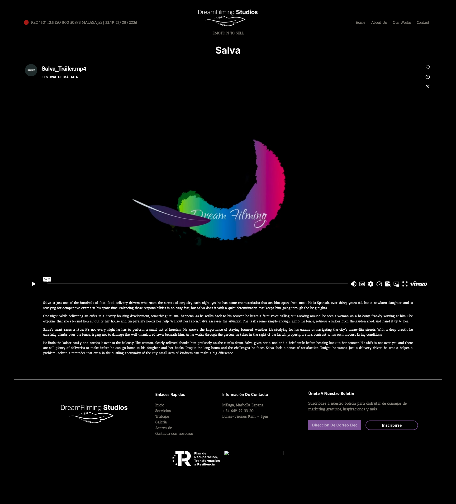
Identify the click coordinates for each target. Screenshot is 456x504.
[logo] (228, 17)
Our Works (402, 22)
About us (379, 22)
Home (360, 22)
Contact (423, 22)
